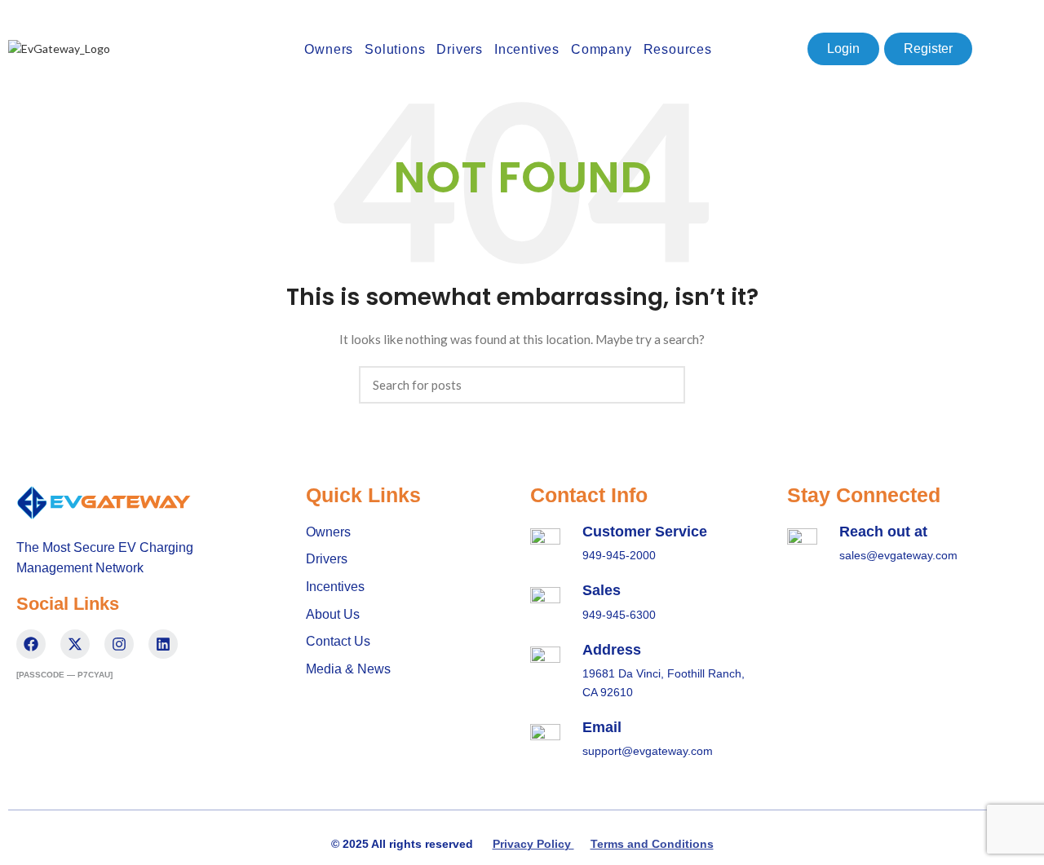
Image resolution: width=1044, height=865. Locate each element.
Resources (678, 49)
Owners (328, 49)
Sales (601, 590)
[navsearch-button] (787, 49)
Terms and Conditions (652, 843)
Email (602, 727)
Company (601, 49)
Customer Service (644, 531)
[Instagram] (119, 644)
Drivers (459, 49)
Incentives (527, 49)
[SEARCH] (663, 385)
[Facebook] (31, 644)
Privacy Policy (533, 843)
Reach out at (883, 531)
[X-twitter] (75, 644)
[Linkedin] (163, 644)
